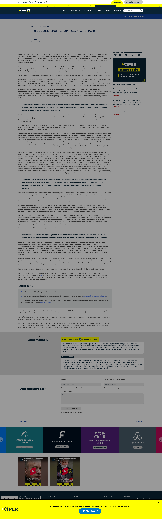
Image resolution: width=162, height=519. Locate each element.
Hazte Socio (117, 2)
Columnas (98, 10)
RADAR (65, 10)
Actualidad (87, 10)
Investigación (75, 10)
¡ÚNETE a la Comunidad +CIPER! (105, 6)
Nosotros (117, 10)
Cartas (108, 10)
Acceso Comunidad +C (133, 2)
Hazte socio (90, 511)
